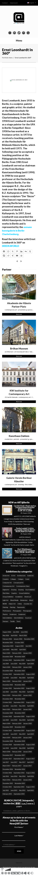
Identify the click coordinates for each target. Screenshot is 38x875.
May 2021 (22, 706)
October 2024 (7, 660)
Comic (27, 579)
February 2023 (16, 681)
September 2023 (19, 674)
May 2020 (22, 720)
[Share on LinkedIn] (21, 251)
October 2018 (7, 744)
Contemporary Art (8, 586)
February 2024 (16, 667)
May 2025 (14, 649)
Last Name (19, 835)
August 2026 (7, 632)
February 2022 (16, 695)
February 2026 (7, 639)
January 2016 (27, 780)
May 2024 (22, 663)
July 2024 (6, 663)
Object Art (12, 604)
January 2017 (27, 766)
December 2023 (8, 670)
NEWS (5, 604)
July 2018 (6, 748)
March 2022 (6, 695)
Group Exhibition (24, 593)
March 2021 (6, 709)
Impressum (14, 3)
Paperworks (21, 607)
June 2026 (24, 632)
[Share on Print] (21, 256)
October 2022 (7, 688)
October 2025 (19, 642)
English (32, 3)
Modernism (23, 600)
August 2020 (30, 716)
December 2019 (8, 727)
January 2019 (27, 737)
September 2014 (19, 794)
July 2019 (6, 734)
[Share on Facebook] (4, 251)
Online (20, 604)
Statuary (5, 621)
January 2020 (27, 723)
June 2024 (14, 663)
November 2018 (20, 741)
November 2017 (20, 755)
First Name (19, 827)
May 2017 (22, 762)
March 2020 (6, 723)
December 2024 (8, 656)
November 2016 (20, 769)
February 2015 (7, 794)
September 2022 (19, 688)
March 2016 (6, 780)
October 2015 (7, 787)
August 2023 (30, 674)
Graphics (14, 593)
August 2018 (30, 744)
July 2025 (29, 646)
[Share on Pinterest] (17, 251)
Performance (7, 611)
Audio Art (30, 575)
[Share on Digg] (26, 251)
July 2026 (16, 632)
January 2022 (27, 695)
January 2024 (27, 667)
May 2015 (22, 790)
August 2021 (30, 702)
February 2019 (16, 737)
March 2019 (6, 737)
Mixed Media (14, 600)
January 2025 (27, 653)
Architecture (21, 575)
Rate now (19, 314)
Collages (13, 579)
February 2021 (16, 709)
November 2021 (20, 699)
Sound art (28, 618)
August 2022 (30, 688)
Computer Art (7, 582)
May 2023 (22, 678)
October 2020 (7, 716)
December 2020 (8, 713)
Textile (12, 621)
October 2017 (7, 759)
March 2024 (6, 667)
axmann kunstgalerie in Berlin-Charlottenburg (17, 230)
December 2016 (8, 769)
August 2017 (30, 759)
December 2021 (8, 699)
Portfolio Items (7, 58)
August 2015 (30, 787)
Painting (5, 607)
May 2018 (22, 748)
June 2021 (14, 706)
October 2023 (7, 674)
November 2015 (20, 783)
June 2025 (6, 649)
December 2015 (8, 783)
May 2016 (22, 776)
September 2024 (19, 660)
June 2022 (14, 692)
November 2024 (20, 656)
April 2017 (30, 762)
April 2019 (30, 734)
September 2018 (19, 744)
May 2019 (22, 734)
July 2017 (6, 762)
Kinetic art (27, 597)
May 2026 (6, 635)
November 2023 (20, 670)
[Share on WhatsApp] (8, 251)
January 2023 (27, 681)
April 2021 (30, 706)
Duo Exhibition (30, 590)
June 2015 (14, 790)
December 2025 (29, 639)
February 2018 (16, 751)
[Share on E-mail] (17, 256)
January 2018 (27, 751)
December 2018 (8, 741)
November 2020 (20, 713)
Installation (18, 597)
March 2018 (6, 751)
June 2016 (14, 776)
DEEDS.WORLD (10, 245)
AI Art (13, 575)
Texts (18, 621)
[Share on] (4, 256)
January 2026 (18, 639)
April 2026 (14, 635)
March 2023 (6, 681)
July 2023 (6, 678)
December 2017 (8, 755)
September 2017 (19, 759)
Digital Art (6, 590)
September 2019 (19, 730)
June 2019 (14, 734)
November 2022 (20, 685)
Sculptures (13, 614)
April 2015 (30, 790)
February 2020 (16, 723)
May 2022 (22, 692)
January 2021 (27, 709)
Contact (5, 3)
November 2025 (8, 642)
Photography (17, 611)
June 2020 (14, 720)
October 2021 (7, 702)
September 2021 (19, 702)
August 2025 (19, 646)
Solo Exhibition (7, 618)
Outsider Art (28, 604)
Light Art (5, 600)
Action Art (6, 575)
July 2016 (6, 776)
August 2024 (30, 660)
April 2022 (30, 692)
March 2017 (6, 766)
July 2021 (6, 706)
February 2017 (16, 766)
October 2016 (7, 773)
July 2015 (6, 790)
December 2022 (8, 685)
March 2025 (6, 653)
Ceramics (6, 579)
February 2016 (16, 780)
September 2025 (8, 646)
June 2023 (14, 678)
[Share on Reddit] (8, 256)
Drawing (13, 590)
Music (31, 600)
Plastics (5, 614)
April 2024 (30, 663)
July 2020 (6, 720)
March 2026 (23, 635)
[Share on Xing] (13, 256)
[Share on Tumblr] (30, 251)
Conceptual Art (18, 582)
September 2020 (19, 716)
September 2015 (19, 787)
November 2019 (20, 727)
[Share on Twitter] (13, 251)
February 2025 (16, 653)
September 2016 (19, 773)
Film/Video (6, 593)
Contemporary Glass (22, 586)
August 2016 (30, 773)
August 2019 (30, 730)
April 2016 (30, 776)
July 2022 (6, 692)
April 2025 (22, 649)
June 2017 (14, 762)
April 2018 (30, 748)
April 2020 (30, 720)
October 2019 (7, 730)
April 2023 (30, 678)
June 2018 (14, 748)
